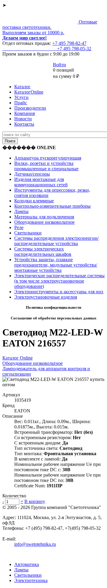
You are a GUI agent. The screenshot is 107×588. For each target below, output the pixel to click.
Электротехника (31, 580)
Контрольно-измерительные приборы (52, 206)
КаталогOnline (28, 91)
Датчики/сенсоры (32, 173)
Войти (59, 64)
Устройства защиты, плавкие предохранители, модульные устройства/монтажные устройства (55, 265)
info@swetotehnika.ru (35, 544)
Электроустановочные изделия (45, 296)
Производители (30, 108)
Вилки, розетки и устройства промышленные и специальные (46, 166)
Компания (24, 113)
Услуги (21, 97)
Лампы (21, 211)
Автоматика (26, 564)
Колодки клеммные (34, 200)
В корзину (34, 501)
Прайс (20, 102)
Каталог (22, 86)
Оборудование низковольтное (44, 222)
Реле (18, 227)
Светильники (28, 232)
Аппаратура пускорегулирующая (47, 157)
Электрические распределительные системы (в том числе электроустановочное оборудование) (59, 281)
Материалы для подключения (44, 216)
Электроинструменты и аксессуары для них (58, 291)
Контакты (24, 124)
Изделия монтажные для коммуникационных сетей (41, 182)
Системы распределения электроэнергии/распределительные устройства (56, 241)
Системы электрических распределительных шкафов (42, 251)
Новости (23, 118)
